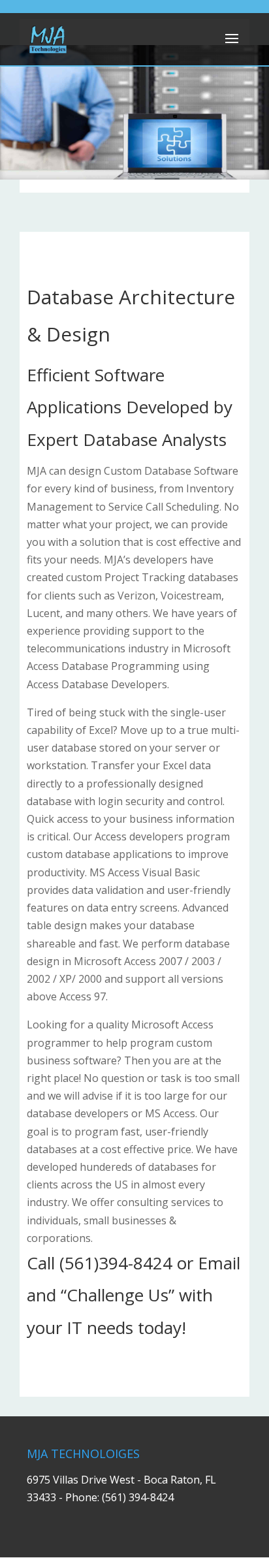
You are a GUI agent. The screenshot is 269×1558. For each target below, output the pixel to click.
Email (219, 1263)
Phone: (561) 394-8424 (119, 1497)
